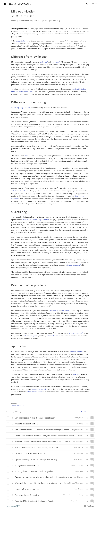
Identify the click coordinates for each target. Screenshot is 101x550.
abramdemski (78, 447)
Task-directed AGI (17, 405)
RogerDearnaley (77, 429)
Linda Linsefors (78, 459)
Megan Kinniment (77, 500)
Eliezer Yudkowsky (26, 20)
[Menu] (5, 4)
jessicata (80, 435)
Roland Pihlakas (69, 483)
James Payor (79, 471)
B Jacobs (59, 477)
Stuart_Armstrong (77, 465)
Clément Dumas (68, 495)
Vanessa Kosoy (78, 453)
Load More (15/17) (14, 506)
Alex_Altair (68, 441)
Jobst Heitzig (67, 477)
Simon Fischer (77, 477)
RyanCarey (79, 423)
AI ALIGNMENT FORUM (20, 4)
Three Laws (79, 483)
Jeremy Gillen (78, 417)
